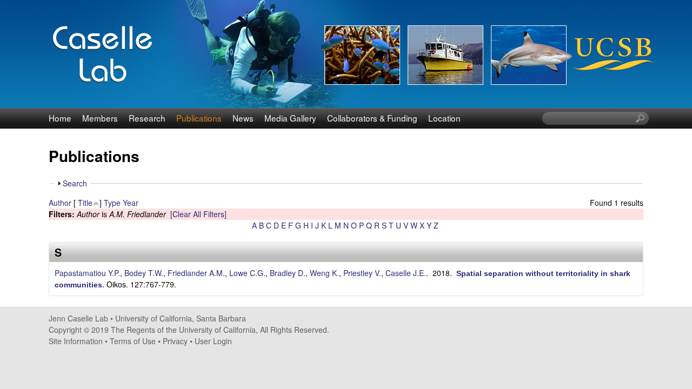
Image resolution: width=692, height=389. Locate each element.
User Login (213, 341)
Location (444, 118)
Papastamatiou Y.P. (87, 272)
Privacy (175, 341)
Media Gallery (290, 118)
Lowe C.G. (247, 272)
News (243, 118)
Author (60, 202)
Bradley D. (287, 272)
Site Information (76, 341)
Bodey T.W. (143, 272)
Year (130, 202)
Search (75, 183)
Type (112, 202)
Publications (199, 118)
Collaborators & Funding (372, 118)
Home (60, 118)
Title (85, 202)
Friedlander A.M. (196, 272)
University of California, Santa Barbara (180, 318)
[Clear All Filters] (198, 214)
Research (147, 118)
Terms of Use (133, 341)
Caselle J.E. (405, 272)
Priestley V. (362, 272)
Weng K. (324, 272)
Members (100, 118)
